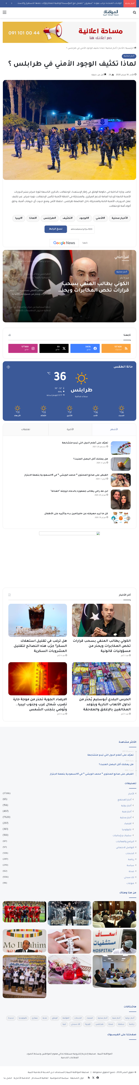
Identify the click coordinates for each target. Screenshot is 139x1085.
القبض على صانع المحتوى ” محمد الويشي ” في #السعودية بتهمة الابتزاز (66, 475)
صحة (131, 871)
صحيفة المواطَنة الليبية (77, 1072)
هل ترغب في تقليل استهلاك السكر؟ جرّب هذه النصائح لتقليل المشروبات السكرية (40, 646)
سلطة (121, 1024)
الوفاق (55, 1018)
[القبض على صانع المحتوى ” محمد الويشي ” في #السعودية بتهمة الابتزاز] (121, 480)
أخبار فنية (126, 812)
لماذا (32, 218)
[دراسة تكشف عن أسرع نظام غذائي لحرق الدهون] (69, 941)
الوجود (83, 218)
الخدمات (130, 853)
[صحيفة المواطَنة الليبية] (111, 13)
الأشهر (114, 429)
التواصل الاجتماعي (125, 847)
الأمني (99, 218)
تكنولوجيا (126, 830)
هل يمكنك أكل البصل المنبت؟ (90, 459)
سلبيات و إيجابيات (122, 836)
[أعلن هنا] (69, 32)
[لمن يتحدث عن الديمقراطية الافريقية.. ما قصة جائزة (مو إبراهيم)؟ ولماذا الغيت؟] (24, 940)
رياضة (131, 859)
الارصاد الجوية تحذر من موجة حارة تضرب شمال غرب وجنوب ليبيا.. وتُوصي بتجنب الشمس (40, 705)
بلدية (45, 1018)
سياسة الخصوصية (59, 1078)
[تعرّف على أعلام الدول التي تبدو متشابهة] (121, 448)
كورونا (87, 1024)
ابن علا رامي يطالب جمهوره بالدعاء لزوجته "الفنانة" (79, 491)
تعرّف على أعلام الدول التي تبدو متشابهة (85, 443)
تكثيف (67, 218)
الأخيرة (70, 429)
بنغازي (35, 1018)
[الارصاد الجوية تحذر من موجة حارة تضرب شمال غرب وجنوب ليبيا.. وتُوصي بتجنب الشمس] (37, 678)
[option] (69, 286)
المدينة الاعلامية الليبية (39, 1072)
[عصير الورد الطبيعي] (69, 969)
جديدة (11, 1018)
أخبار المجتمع (124, 800)
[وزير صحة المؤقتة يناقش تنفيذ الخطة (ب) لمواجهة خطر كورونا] (114, 941)
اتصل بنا (8, 1078)
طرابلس (48, 218)
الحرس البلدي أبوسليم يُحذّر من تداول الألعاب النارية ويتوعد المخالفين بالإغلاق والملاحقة (105, 705)
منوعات (130, 883)
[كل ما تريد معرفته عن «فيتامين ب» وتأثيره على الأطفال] (121, 517)
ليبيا (18, 218)
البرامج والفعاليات (125, 841)
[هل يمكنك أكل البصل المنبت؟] (121, 464)
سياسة (130, 865)
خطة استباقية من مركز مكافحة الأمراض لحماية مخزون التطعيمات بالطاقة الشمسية (97, 288)
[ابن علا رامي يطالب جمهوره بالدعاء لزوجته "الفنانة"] (121, 499)
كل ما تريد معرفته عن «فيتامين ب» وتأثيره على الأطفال (76, 514)
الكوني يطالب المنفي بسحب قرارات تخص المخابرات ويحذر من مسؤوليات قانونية (102, 646)
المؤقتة (66, 1018)
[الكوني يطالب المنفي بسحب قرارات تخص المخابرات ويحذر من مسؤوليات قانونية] (101, 620)
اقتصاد (127, 824)
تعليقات (25, 429)
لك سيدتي (129, 877)
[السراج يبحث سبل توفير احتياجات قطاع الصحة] (114, 914)
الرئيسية (130, 48)
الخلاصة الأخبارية (22, 1078)
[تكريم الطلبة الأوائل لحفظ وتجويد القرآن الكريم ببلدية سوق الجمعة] (24, 976)
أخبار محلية (111, 48)
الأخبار (121, 48)
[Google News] (64, 243)
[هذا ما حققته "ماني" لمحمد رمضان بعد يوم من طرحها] (69, 913)
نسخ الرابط (55, 229)
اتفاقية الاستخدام (40, 1078)
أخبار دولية (126, 806)
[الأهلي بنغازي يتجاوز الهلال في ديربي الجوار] (24, 911)
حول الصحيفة (77, 1078)
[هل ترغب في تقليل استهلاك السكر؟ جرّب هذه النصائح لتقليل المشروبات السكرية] (37, 620)
